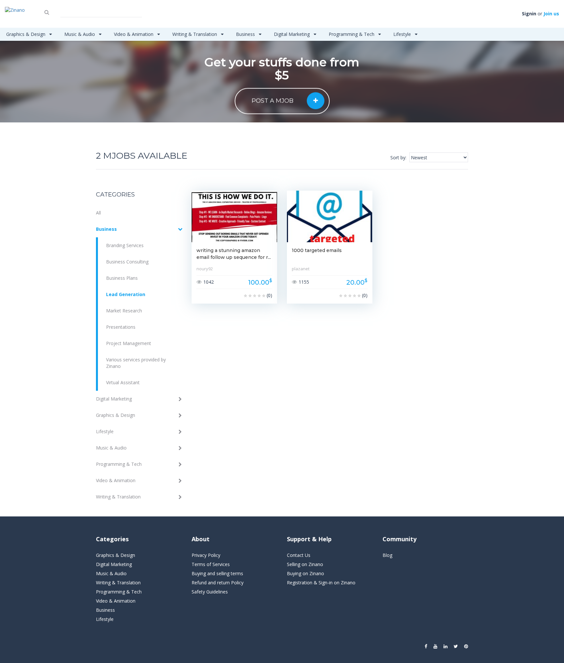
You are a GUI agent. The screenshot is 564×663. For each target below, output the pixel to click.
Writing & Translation (195, 34)
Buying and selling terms (217, 573)
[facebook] (426, 646)
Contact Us (298, 555)
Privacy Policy (206, 555)
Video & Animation (134, 34)
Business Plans (122, 278)
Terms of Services (211, 564)
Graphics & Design (26, 34)
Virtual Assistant (123, 382)
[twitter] (456, 646)
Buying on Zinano (305, 573)
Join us (551, 13)
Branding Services (125, 245)
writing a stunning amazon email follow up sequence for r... (233, 253)
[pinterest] (466, 646)
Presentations (120, 327)
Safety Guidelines (210, 592)
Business (246, 34)
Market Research (124, 311)
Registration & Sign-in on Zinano (321, 582)
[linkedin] (445, 646)
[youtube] (435, 646)
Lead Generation (125, 294)
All (98, 213)
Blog (387, 555)
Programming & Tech (352, 34)
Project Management (128, 343)
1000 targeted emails (317, 250)
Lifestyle (402, 34)
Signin (529, 13)
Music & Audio (80, 34)
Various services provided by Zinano (136, 362)
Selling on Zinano (305, 564)
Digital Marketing (292, 34)
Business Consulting (127, 262)
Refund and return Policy (217, 582)
